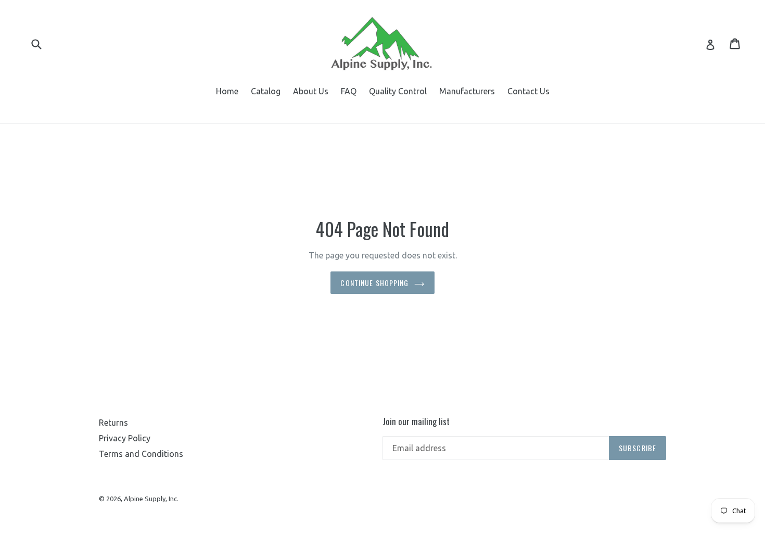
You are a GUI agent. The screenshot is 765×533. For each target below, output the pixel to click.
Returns (113, 422)
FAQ (348, 91)
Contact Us (528, 91)
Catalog (265, 91)
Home (227, 91)
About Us (310, 91)
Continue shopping (374, 282)
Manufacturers (467, 91)
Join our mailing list (416, 421)
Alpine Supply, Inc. (151, 498)
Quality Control (398, 91)
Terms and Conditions (141, 453)
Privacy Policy (124, 438)
